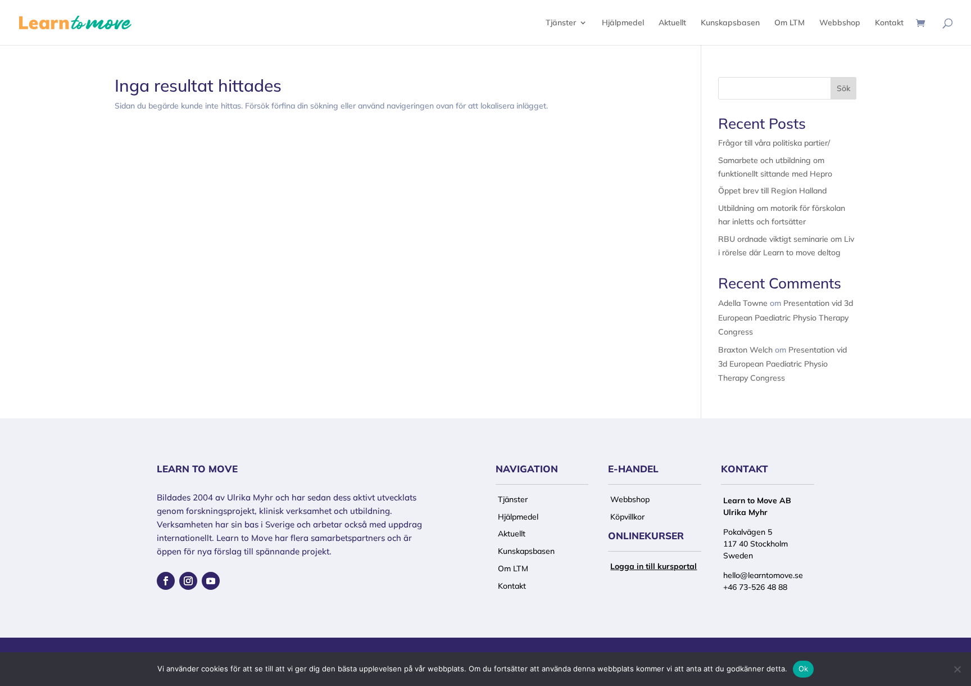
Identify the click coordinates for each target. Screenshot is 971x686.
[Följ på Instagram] (188, 581)
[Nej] (957, 669)
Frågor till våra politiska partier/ (774, 143)
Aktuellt (672, 23)
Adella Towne (743, 303)
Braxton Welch (745, 350)
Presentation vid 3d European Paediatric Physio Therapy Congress (785, 317)
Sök (843, 88)
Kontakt (889, 23)
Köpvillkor (627, 517)
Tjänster (561, 23)
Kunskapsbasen (730, 23)
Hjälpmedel (623, 23)
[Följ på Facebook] (166, 581)
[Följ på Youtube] (211, 581)
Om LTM (789, 23)
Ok (803, 668)
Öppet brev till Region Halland (772, 191)
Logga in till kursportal (653, 566)
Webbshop (839, 23)
